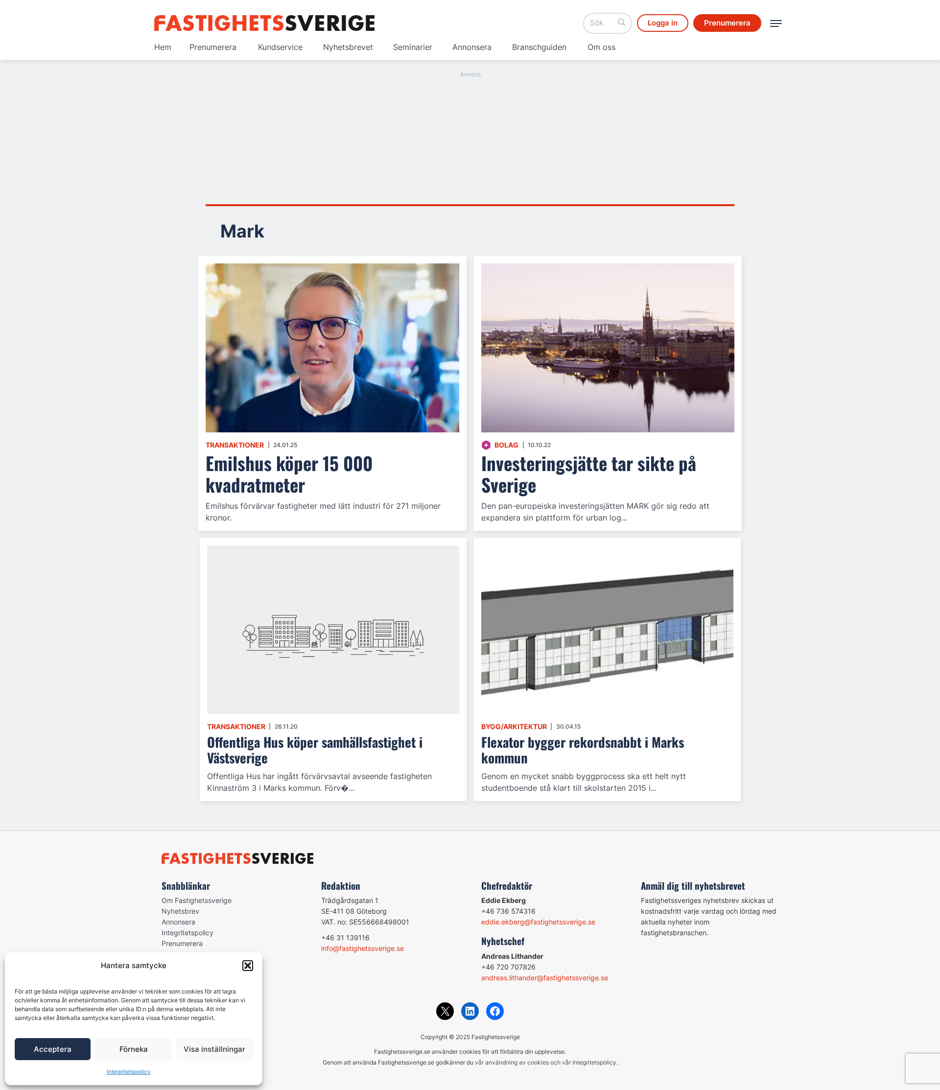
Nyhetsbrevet (348, 47)
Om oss (601, 47)
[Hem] (264, 23)
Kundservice (280, 47)
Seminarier (412, 47)
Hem (162, 47)
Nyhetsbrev (180, 911)
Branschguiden (539, 47)
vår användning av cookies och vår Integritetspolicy (545, 1062)
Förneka (133, 1049)
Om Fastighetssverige (197, 900)
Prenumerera (212, 47)
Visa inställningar (214, 1049)
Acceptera (52, 1049)
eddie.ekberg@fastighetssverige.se (538, 922)
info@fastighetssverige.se (362, 948)
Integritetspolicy (129, 1071)
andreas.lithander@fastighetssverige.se (544, 977)
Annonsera (472, 47)
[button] (248, 966)
